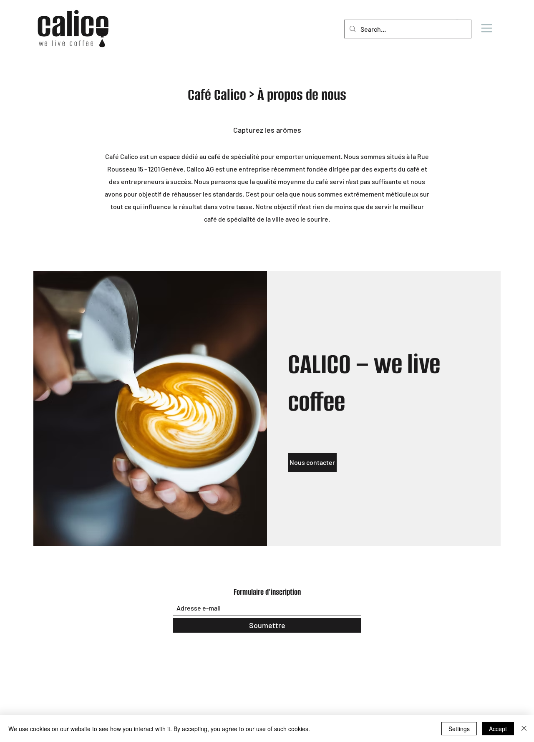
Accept (498, 728)
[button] (486, 28)
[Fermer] (524, 728)
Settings (459, 728)
